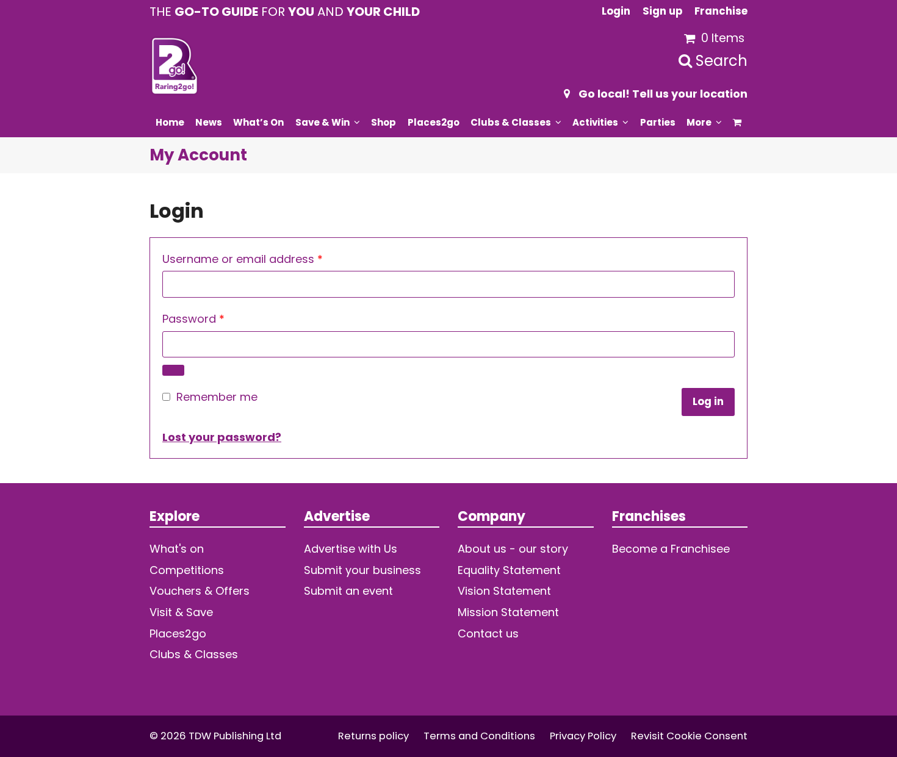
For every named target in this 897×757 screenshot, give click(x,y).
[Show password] (173, 370)
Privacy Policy (583, 736)
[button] (737, 122)
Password (217, 318)
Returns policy (373, 736)
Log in (708, 402)
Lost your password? (221, 437)
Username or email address (266, 259)
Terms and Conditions (479, 736)
